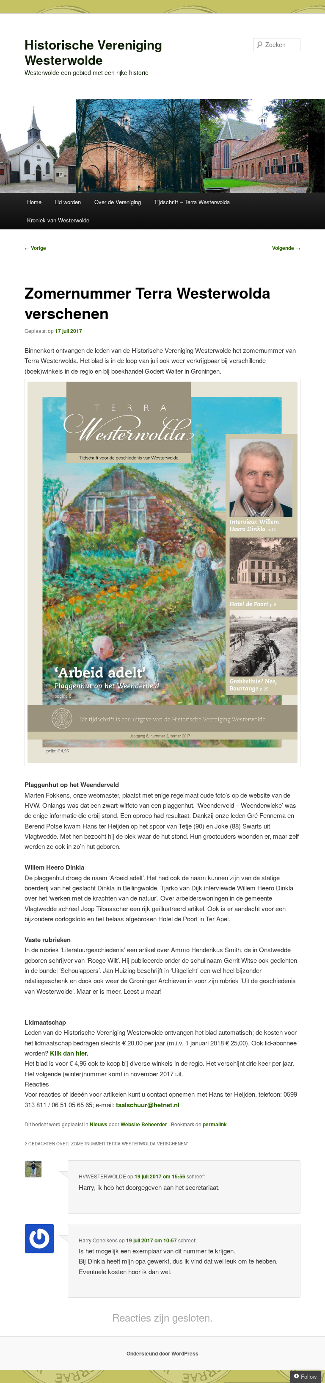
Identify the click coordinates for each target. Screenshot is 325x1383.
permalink (215, 1124)
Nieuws (98, 1124)
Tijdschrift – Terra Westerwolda (192, 202)
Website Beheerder (144, 1124)
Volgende (286, 248)
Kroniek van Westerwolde (58, 220)
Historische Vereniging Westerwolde (93, 52)
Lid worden (68, 202)
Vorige (35, 248)
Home (34, 202)
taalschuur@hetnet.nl (147, 1104)
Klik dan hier (68, 1053)
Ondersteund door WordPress (162, 1353)
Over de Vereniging (117, 202)
